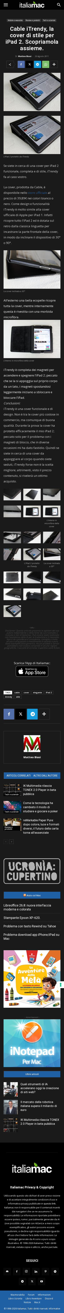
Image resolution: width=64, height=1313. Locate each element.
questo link (50, 1203)
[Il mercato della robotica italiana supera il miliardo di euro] (11, 1107)
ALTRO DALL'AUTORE (45, 775)
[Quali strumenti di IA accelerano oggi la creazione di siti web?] (11, 1089)
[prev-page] (6, 841)
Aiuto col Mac (33, 895)
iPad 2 (49, 692)
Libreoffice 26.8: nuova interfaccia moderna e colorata (27, 907)
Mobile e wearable (15, 20)
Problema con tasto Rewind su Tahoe (30, 926)
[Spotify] (55, 1271)
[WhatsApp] (45, 64)
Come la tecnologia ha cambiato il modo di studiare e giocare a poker (40, 807)
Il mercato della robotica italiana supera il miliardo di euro (38, 1106)
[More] (54, 64)
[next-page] (11, 841)
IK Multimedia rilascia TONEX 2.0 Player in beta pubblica (39, 790)
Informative (54, 1308)
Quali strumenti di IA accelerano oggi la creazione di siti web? (39, 1088)
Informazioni (44, 1294)
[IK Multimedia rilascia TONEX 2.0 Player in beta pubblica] (12, 790)
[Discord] (7, 1271)
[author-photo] (32, 752)
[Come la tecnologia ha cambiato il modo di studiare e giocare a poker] (12, 807)
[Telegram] (37, 64)
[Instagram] (26, 1271)
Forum (31, 1294)
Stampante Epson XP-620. (22, 918)
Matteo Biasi (24, 56)
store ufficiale (37, 193)
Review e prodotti (33, 20)
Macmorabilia (18, 1294)
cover (26, 692)
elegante (37, 692)
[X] (29, 64)
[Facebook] (21, 64)
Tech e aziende (49, 20)
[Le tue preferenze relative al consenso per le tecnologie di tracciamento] (60, 984)
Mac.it (37, 1302)
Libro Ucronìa (15, 1298)
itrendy (8, 696)
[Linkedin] (35, 1271)
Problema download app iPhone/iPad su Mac (31, 936)
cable (17, 692)
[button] (5, 5)
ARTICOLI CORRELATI (19, 775)
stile (18, 696)
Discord (49, 1298)
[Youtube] (41, 1281)
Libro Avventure (34, 1298)
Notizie (27, 1302)
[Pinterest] (45, 1271)
